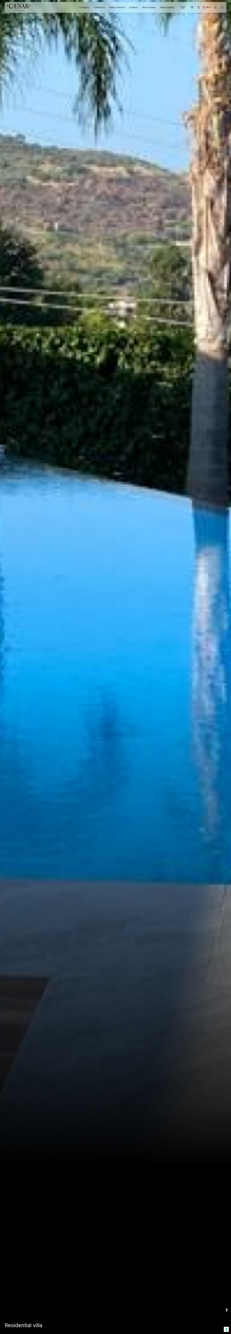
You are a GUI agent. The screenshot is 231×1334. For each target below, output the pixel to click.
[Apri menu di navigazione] (222, 7)
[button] (226, 1310)
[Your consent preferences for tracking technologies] (226, 1329)
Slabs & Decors (117, 7)
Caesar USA (183, 7)
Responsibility (167, 7)
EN (208, 7)
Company (84, 7)
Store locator (149, 7)
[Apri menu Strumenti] (192, 7)
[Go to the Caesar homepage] (18, 7)
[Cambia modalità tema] (198, 7)
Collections (99, 7)
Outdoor (133, 7)
